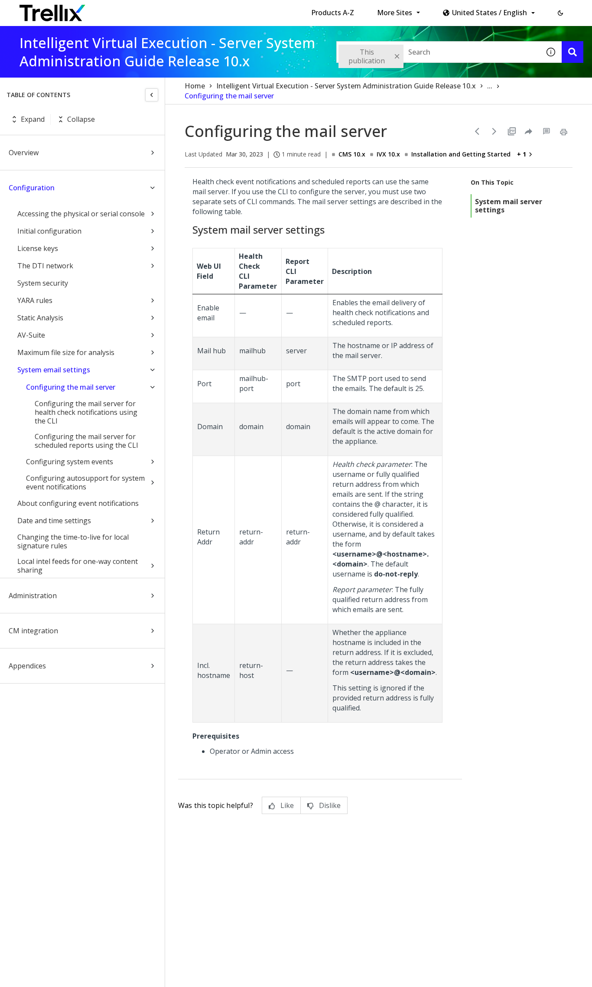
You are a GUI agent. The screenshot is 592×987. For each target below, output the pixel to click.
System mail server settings (508, 206)
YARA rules (34, 300)
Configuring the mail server (70, 387)
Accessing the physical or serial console (81, 213)
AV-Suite (31, 335)
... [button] (489, 86)
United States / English (489, 12)
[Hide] (151, 94)
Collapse (81, 119)
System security (42, 283)
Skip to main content (143, 10)
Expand (33, 119)
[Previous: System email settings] (477, 131)
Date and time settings (54, 520)
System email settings (53, 370)
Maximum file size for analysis (65, 352)
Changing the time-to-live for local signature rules (73, 541)
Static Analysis (40, 317)
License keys (37, 248)
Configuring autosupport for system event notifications (85, 482)
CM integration (33, 630)
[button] (560, 13)
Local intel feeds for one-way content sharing (77, 565)
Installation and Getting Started (461, 154)
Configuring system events (69, 461)
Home (195, 86)
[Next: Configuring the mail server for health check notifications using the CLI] (494, 131)
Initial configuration (49, 231)
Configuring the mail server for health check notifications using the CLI (86, 412)
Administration (33, 595)
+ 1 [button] (521, 154)
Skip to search (209, 10)
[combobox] (438, 52)
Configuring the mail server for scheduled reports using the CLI (86, 441)
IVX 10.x (388, 154)
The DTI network (45, 265)
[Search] (572, 52)
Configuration (32, 187)
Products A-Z (332, 12)
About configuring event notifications (78, 503)
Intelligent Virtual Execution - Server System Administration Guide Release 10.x (346, 86)
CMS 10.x (351, 154)
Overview (24, 152)
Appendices (27, 666)
